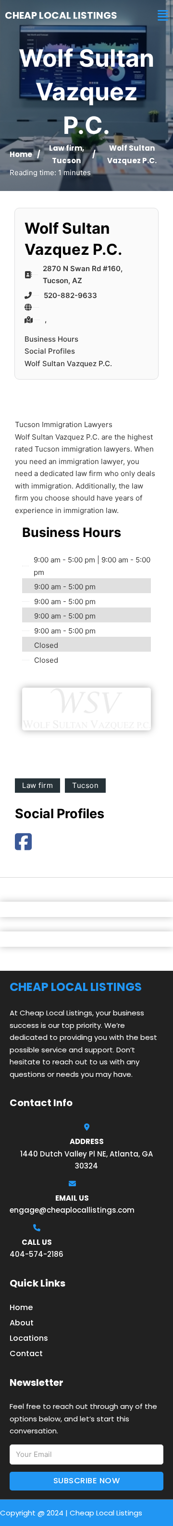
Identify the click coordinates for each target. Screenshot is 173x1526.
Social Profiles (50, 351)
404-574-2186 (36, 1254)
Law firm (65, 148)
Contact (26, 1353)
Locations (29, 1338)
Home (21, 154)
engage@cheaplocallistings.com (72, 1210)
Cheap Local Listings (61, 15)
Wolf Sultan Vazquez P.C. (68, 363)
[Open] (163, 16)
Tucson (66, 160)
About (22, 1322)
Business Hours (51, 339)
